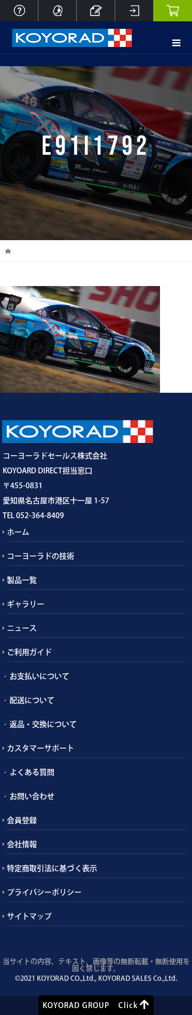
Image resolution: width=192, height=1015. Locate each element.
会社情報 (22, 844)
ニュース (22, 628)
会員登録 (22, 820)
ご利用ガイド (29, 652)
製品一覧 (22, 580)
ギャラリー (25, 604)
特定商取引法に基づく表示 (52, 868)
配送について (32, 700)
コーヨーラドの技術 (40, 556)
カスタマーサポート (40, 748)
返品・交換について (43, 724)
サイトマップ (29, 916)
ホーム (18, 532)
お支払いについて (39, 676)
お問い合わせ (32, 796)
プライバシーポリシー (44, 892)
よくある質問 (32, 772)
